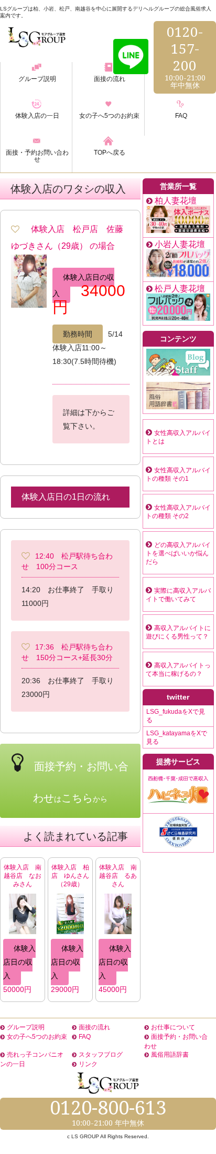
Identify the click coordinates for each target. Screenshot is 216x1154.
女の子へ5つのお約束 (37, 1036)
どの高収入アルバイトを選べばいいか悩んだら (178, 553)
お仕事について (173, 1027)
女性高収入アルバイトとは (178, 437)
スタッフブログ (101, 1054)
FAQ (85, 1036)
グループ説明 (26, 1027)
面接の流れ (94, 1027)
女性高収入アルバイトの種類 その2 (178, 512)
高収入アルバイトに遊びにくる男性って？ (178, 632)
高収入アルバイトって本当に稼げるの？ (178, 669)
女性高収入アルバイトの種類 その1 (178, 474)
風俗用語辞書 (170, 1054)
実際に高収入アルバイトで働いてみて (178, 595)
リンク (88, 1064)
